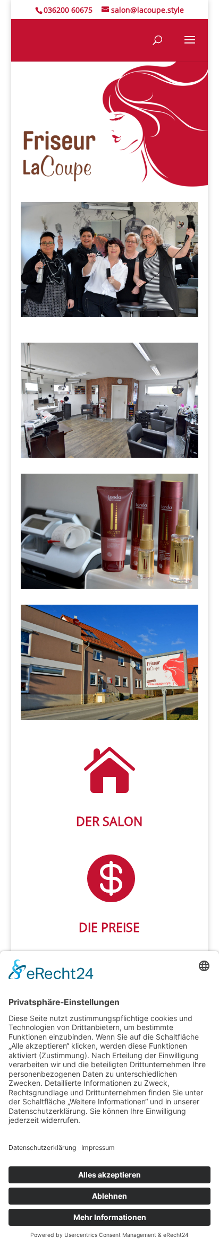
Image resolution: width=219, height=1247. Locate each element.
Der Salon (109, 821)
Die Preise (109, 927)
